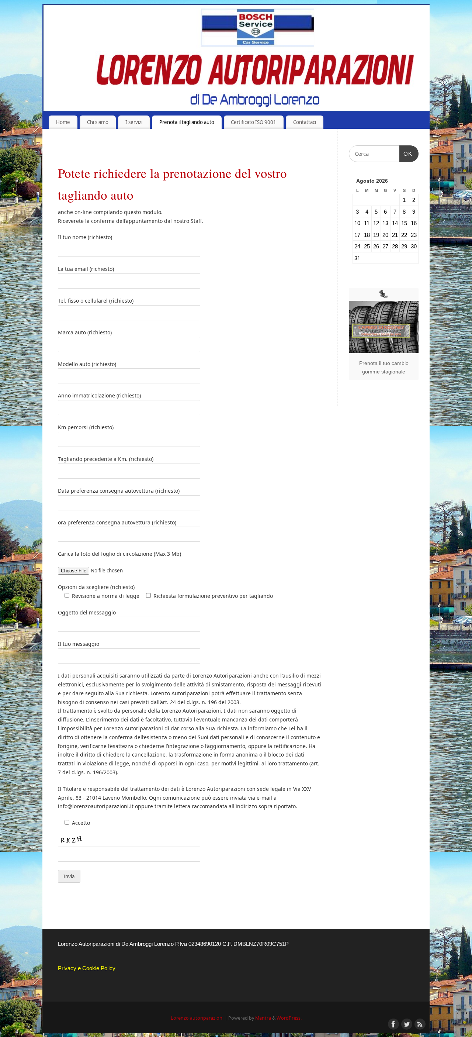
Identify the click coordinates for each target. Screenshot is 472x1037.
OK (406, 153)
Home (63, 122)
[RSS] (460, 534)
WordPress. (289, 1018)
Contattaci (304, 122)
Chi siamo (97, 122)
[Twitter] (460, 519)
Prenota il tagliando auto (186, 122)
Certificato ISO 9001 (253, 122)
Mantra (263, 1018)
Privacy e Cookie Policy (86, 968)
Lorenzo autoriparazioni (197, 1018)
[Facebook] (460, 503)
